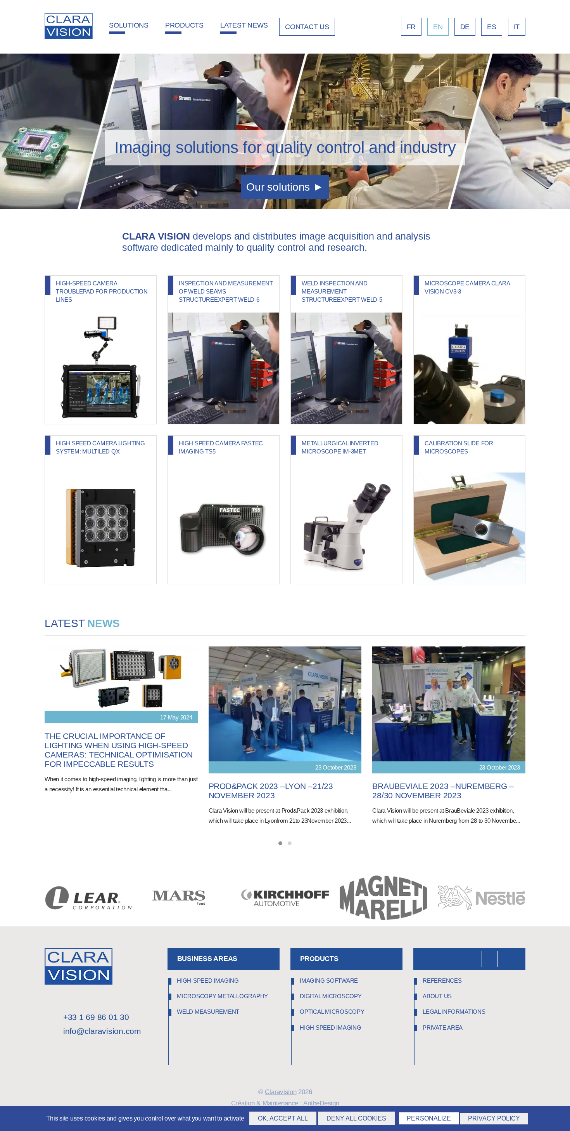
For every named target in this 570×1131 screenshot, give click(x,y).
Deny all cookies (356, 1118)
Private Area (443, 1027)
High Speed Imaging (330, 1027)
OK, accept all (283, 1118)
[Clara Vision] (78, 982)
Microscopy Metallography (222, 996)
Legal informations (454, 1012)
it (517, 27)
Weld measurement (208, 1012)
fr (411, 27)
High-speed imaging (208, 980)
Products (184, 25)
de (465, 27)
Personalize (429, 1118)
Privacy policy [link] (494, 1118)
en (438, 27)
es (491, 27)
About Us (437, 996)
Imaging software (329, 980)
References (442, 980)
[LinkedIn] (490, 959)
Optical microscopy (332, 1012)
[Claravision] (69, 27)
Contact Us (307, 27)
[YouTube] (508, 959)
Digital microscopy (331, 996)
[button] (280, 843)
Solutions (129, 25)
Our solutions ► (284, 187)
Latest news (244, 25)
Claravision (280, 1092)
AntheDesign (321, 1103)
